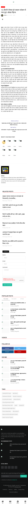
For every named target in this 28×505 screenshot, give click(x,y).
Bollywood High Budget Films (9, 408)
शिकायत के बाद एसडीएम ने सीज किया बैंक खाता (14, 224)
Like (4, 146)
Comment (5, 267)
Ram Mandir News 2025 (8, 405)
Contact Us (14, 479)
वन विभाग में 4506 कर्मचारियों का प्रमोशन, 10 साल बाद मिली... (18, 303)
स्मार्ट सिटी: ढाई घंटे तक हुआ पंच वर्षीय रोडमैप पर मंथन (13, 206)
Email (4, 261)
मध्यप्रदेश (3, 7)
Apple (16, 405)
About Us (11, 489)
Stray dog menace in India (8, 402)
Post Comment (7, 284)
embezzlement (17, 399)
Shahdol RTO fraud (7, 393)
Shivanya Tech (18, 486)
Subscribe (23, 476)
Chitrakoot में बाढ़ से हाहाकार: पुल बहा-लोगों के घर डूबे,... (18, 316)
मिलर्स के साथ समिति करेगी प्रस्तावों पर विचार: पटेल (13, 242)
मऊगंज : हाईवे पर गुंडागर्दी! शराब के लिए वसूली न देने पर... (18, 322)
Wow (15, 155)
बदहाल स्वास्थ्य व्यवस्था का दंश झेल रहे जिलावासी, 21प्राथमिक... (13, 197)
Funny (20, 146)
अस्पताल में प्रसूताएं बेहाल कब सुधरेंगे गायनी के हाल (12, 233)
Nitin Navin (15, 393)
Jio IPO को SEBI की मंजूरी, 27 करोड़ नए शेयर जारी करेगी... (17, 380)
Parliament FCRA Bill (7, 396)
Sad (9, 155)
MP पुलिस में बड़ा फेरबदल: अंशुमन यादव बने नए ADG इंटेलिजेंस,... (18, 374)
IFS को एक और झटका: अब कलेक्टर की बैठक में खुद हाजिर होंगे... (18, 310)
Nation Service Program (8, 417)
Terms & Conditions (13, 492)
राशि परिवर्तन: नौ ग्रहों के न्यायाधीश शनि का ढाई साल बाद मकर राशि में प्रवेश (14, 130)
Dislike (9, 146)
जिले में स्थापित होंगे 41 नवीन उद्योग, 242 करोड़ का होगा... (14, 215)
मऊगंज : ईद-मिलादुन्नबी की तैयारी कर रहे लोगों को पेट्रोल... (18, 329)
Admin (5, 15)
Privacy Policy (21, 489)
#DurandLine (16, 411)
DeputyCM (21, 405)
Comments (5, 251)
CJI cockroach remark (7, 399)
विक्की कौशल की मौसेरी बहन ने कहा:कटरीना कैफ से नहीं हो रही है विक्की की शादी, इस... (14, 124)
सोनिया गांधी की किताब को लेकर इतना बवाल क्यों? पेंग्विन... (18, 445)
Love (15, 146)
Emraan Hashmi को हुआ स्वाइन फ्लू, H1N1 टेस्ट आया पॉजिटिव (17, 368)
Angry (3, 155)
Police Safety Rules (7, 411)
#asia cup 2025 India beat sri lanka (10, 414)
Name (4, 255)
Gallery (15, 489)
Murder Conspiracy (17, 396)
